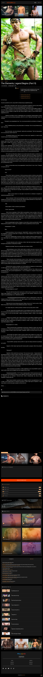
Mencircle (11, 3)
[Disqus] (21, 410)
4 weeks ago (18, 565)
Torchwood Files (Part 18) (25, 94)
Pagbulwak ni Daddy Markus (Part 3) (17, 628)
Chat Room (31, 662)
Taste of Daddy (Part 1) (6, 539)
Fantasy (6, 81)
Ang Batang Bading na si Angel (5, 567)
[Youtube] (8, 668)
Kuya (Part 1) (32, 647)
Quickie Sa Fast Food (20, 14)
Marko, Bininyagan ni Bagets (16, 633)
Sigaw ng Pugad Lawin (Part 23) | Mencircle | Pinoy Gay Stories (9, 565)
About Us (31, 660)
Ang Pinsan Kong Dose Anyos (7, 553)
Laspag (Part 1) (14, 614)
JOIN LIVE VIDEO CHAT (21, 480)
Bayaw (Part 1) (5, 647)
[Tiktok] (13, 668)
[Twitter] (5, 668)
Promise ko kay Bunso (26, 539)
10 (11, 632)
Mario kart (3, 564)
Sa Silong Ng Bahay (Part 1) (21, 647)
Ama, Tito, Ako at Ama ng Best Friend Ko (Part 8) (7, 575)
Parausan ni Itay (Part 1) (26, 553)
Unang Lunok (32, 462)
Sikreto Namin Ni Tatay (26, 525)
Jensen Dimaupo (4, 577)
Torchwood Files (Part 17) (25, 96)
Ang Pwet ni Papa (14, 619)
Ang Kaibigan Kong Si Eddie (35, 14)
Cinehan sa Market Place (5, 571)
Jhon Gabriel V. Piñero (5, 581)
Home (2, 81)
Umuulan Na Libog (19, 462)
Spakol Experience (6, 462)
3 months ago (15, 575)
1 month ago (11, 567)
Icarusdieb (4, 579)
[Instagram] (11, 668)
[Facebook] (3, 668)
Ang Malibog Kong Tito (6, 525)
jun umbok (4, 566)
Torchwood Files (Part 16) (25, 98)
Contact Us (12, 662)
